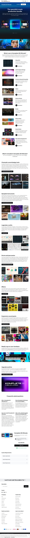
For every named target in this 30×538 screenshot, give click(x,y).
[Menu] (27, 1)
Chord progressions (18, 526)
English (2, 533)
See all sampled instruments (7, 202)
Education (3, 505)
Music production (18, 517)
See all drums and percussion (7, 264)
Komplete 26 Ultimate (6, 4)
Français (10, 533)
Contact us (3, 499)
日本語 (4, 533)
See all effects (4, 293)
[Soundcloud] (6, 492)
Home (2, 3)
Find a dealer (17, 501)
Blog (2, 496)
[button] (18, 66)
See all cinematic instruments (7, 171)
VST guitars (3, 520)
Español (12, 533)
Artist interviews (17, 514)
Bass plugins (3, 517)
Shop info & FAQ (17, 496)
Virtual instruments (4, 514)
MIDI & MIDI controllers (18, 520)
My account (17, 498)
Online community (18, 505)
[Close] (29, 535)
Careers (3, 502)
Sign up (26, 486)
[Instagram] (3, 492)
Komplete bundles (6, 3)
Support (3, 501)
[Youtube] (4, 492)
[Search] (22, 1)
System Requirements (6, 459)
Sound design (17, 523)
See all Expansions (5, 324)
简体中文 (8, 533)
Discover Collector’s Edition (7, 374)
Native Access (5, 417)
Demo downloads (18, 508)
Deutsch (6, 533)
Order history (17, 499)
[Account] (24, 1)
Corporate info (4, 498)
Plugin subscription (4, 523)
